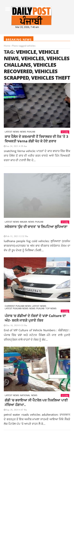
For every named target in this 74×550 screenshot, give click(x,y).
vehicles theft (50, 77)
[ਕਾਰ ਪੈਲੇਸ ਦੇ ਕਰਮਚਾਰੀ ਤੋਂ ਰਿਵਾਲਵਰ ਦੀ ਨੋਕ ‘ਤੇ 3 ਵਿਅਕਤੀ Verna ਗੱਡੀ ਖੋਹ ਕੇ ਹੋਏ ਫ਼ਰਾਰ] (37, 105)
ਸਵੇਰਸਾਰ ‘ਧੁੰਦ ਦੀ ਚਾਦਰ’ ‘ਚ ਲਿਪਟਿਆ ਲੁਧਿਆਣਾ (36, 226)
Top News (50, 308)
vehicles (32, 58)
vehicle (26, 51)
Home (7, 45)
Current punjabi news (18, 306)
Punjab (31, 132)
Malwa (23, 222)
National (25, 395)
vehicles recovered (30, 68)
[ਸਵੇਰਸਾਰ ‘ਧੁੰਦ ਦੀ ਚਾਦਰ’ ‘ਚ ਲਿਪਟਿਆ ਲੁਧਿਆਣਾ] (37, 195)
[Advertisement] (37, 472)
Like (66, 131)
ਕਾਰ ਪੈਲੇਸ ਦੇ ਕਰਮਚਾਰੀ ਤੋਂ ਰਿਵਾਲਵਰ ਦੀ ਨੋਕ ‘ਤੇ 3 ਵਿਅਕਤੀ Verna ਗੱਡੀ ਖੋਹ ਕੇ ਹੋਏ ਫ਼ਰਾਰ (36, 138)
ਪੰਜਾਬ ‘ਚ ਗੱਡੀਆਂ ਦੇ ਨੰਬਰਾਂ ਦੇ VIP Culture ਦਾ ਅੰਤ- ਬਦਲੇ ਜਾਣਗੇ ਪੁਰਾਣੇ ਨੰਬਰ (35, 318)
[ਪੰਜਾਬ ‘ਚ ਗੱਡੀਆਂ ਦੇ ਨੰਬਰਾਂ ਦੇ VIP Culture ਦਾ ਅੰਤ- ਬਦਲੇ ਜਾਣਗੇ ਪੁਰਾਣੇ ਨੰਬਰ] (37, 279)
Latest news (12, 132)
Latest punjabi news (16, 308)
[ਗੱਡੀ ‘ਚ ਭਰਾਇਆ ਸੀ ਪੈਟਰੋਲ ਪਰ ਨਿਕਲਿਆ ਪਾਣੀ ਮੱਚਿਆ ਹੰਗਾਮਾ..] (37, 369)
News (23, 132)
